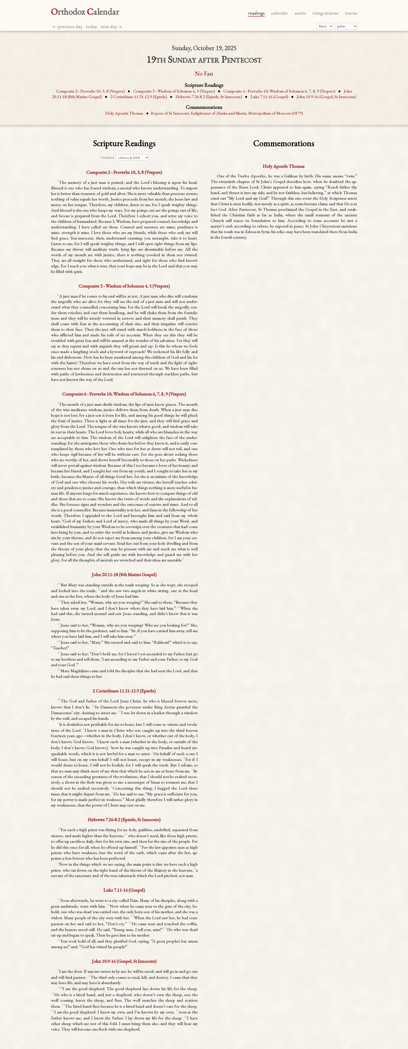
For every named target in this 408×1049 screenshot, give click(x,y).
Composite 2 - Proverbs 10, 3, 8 (90, 91)
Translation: (107, 157)
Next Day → (111, 26)
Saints (300, 13)
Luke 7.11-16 (269, 96)
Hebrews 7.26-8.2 (208, 96)
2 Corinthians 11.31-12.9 (138, 96)
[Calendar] (346, 26)
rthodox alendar (85, 11)
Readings (256, 13)
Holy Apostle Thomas (124, 113)
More (350, 13)
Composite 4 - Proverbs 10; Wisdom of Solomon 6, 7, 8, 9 (279, 91)
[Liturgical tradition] (324, 26)
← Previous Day (67, 26)
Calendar (279, 13)
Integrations (324, 13)
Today (91, 26)
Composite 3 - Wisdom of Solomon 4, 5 (174, 91)
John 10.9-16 (326, 96)
